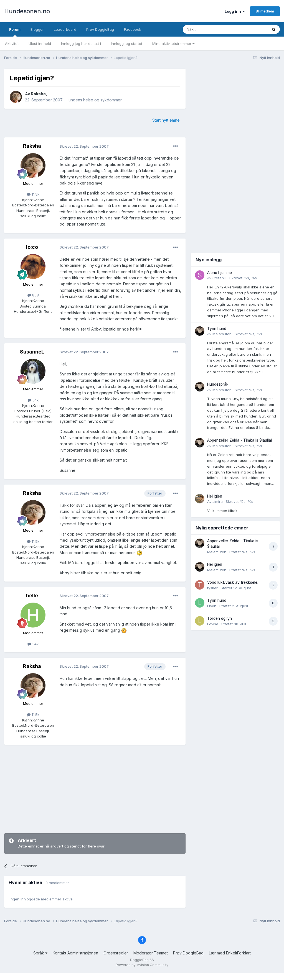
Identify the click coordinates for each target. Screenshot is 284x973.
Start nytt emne (166, 120)
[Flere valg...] (175, 146)
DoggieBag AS (142, 960)
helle (32, 595)
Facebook (132, 29)
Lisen (211, 606)
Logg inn (234, 11)
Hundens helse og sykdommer (94, 100)
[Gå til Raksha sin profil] (16, 97)
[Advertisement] (95, 789)
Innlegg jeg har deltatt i (81, 43)
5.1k (35, 400)
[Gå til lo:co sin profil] (33, 266)
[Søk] (274, 29)
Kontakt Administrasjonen (75, 953)
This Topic (251, 29)
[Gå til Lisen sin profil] (199, 603)
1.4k (35, 644)
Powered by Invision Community (142, 965)
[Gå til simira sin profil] (199, 498)
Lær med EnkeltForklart (230, 953)
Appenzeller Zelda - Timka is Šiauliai (239, 440)
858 (35, 295)
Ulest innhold (40, 43)
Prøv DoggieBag (100, 29)
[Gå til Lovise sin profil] (199, 621)
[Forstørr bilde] (139, 552)
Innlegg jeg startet (126, 43)
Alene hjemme (219, 272)
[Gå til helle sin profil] (33, 615)
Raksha (38, 93)
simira (217, 501)
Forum (15, 29)
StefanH (219, 278)
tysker (212, 588)
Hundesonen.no (27, 11)
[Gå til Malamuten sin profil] (199, 331)
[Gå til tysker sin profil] (199, 585)
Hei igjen (214, 496)
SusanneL (32, 352)
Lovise (212, 624)
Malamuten (222, 334)
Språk (39, 953)
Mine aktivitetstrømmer (172, 43)
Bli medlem (265, 11)
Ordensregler (115, 953)
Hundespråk (218, 384)
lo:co (32, 247)
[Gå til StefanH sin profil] (199, 275)
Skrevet (243, 278)
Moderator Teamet (150, 953)
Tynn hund (216, 328)
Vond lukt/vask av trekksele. (232, 582)
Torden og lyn (219, 618)
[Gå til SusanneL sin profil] (33, 371)
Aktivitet (12, 43)
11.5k (35, 194)
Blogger (37, 29)
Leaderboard (65, 29)
